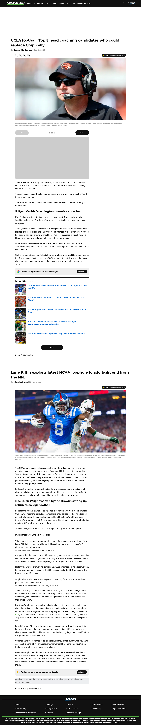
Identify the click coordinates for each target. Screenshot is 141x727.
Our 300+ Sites (96, 704)
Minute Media (16, 718)
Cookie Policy (95, 708)
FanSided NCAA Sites (81, 3)
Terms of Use (72, 708)
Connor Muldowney (23, 50)
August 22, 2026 (48, 550)
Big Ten (62, 3)
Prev (22, 132)
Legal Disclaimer (118, 708)
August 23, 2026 (52, 585)
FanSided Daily (118, 704)
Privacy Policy (51, 708)
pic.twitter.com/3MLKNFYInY (28, 582)
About (29, 3)
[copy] (28, 55)
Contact (69, 704)
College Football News (32, 689)
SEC (48, 3)
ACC (69, 3)
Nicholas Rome (21, 382)
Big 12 (54, 3)
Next (82, 132)
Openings (49, 704)
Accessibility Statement (25, 713)
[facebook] (128, 3)
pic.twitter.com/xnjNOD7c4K (27, 547)
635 (17, 614)
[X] (124, 3)
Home (17, 355)
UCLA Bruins (28, 355)
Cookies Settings (73, 713)
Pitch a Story (20, 708)
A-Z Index (49, 713)
